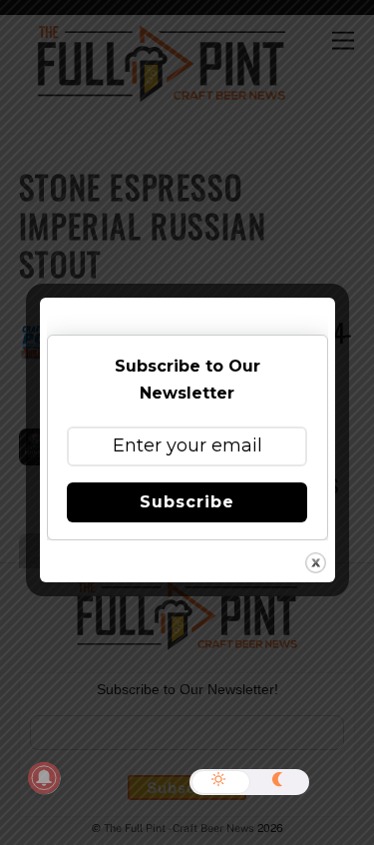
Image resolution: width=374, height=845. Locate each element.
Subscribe (187, 501)
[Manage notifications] (44, 778)
